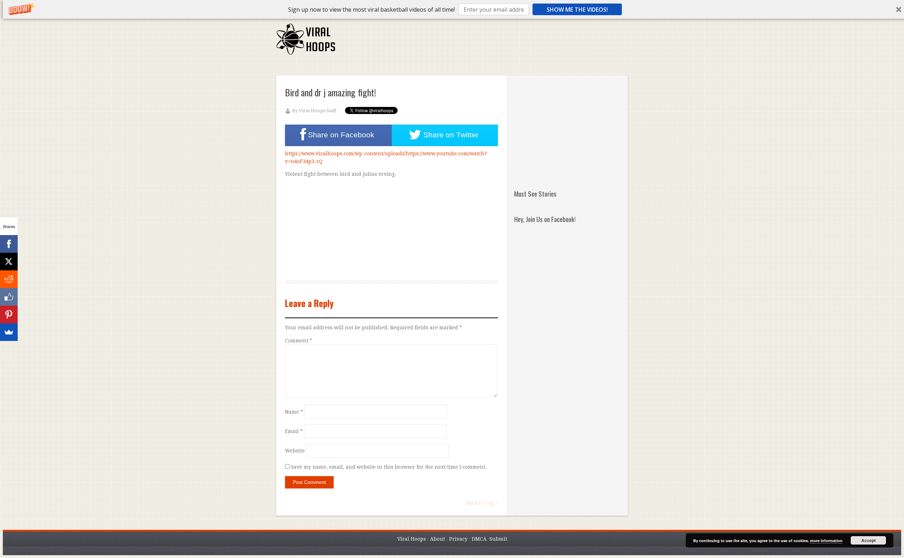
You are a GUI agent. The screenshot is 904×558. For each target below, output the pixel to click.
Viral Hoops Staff (317, 110)
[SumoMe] (9, 332)
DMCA (479, 539)
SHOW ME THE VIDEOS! (577, 9)
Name (294, 412)
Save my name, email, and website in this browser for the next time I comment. (389, 467)
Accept (868, 540)
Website (295, 451)
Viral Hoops (411, 539)
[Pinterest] (9, 314)
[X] (9, 261)
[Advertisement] (499, 42)
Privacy (458, 539)
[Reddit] (9, 279)
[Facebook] (9, 244)
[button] (371, 9)
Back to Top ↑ (482, 503)
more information (826, 540)
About (437, 539)
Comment (298, 340)
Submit (498, 539)
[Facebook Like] (9, 297)
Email (294, 431)
